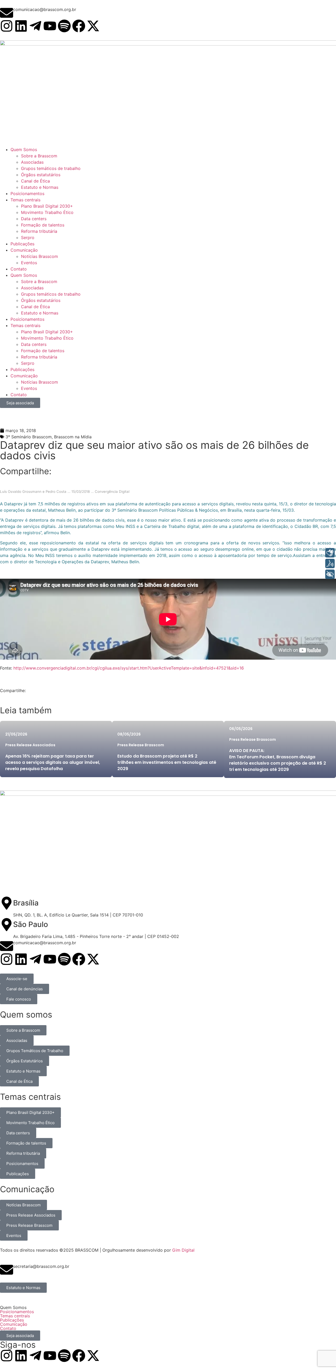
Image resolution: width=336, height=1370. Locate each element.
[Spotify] (64, 25)
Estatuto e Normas (39, 313)
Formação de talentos (42, 350)
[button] (168, 1307)
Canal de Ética (35, 306)
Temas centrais (25, 325)
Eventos (29, 388)
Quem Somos (23, 275)
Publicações (22, 369)
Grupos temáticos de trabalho (51, 294)
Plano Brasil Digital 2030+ (47, 331)
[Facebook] (78, 25)
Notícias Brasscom (39, 382)
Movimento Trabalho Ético (47, 338)
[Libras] (330, 552)
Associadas (32, 287)
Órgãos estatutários (40, 300)
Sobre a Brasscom (39, 281)
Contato (18, 394)
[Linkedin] (21, 25)
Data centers (33, 344)
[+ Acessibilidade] (330, 574)
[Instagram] (6, 25)
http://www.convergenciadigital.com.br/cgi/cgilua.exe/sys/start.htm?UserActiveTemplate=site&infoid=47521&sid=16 (128, 668)
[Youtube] (49, 25)
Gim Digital (183, 1250)
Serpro (27, 363)
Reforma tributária (39, 357)
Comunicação (24, 375)
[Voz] (330, 563)
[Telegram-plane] (35, 25)
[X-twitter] (93, 25)
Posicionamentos (27, 319)
